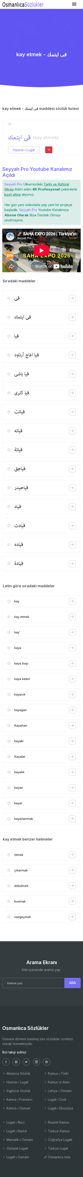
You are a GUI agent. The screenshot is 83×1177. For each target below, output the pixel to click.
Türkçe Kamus (58, 1131)
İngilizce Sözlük (18, 1091)
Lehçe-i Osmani (59, 1091)
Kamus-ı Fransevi (19, 1099)
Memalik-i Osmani (19, 1140)
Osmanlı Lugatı (17, 1148)
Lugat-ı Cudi (56, 1099)
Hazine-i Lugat (24, 150)
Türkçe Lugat (57, 1148)
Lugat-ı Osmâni (17, 1157)
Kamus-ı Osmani (18, 1108)
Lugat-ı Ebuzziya (60, 1108)
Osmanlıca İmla (58, 1157)
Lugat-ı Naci (15, 1122)
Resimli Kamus (58, 1122)
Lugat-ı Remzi (16, 1131)
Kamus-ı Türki (57, 1073)
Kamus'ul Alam (58, 1082)
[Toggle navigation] (74, 4)
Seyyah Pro (13, 184)
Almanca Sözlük (18, 1073)
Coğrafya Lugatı (59, 1140)
